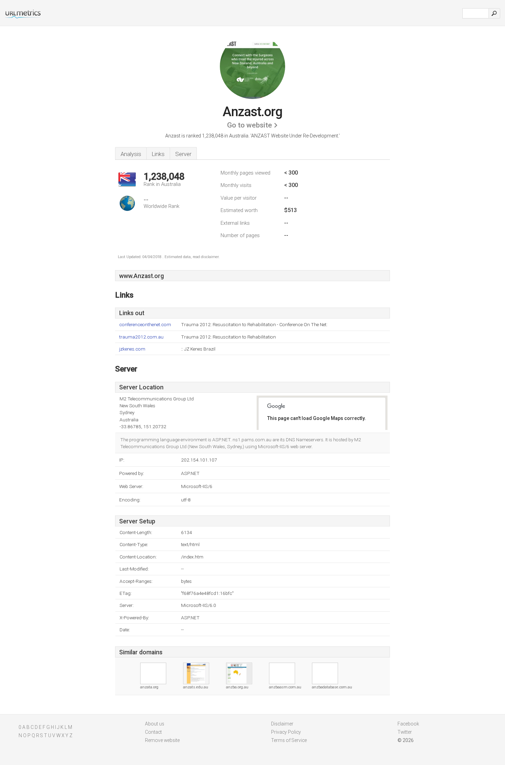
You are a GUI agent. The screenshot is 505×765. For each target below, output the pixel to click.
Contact (153, 732)
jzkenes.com (132, 349)
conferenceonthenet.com (145, 324)
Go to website (249, 125)
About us (154, 724)
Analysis (131, 154)
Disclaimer (282, 724)
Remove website (162, 740)
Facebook (408, 724)
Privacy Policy (286, 732)
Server (183, 154)
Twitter (404, 732)
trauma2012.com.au (141, 337)
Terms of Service (289, 740)
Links (158, 154)
